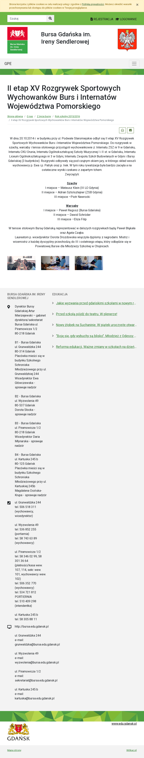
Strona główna (15, 116)
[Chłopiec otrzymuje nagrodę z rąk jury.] (89, 263)
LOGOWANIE (128, 19)
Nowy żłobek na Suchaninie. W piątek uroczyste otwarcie (96, 325)
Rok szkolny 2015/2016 (67, 116)
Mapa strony (14, 750)
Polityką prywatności (93, 4)
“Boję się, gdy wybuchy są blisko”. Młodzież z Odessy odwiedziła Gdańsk (96, 336)
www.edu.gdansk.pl (124, 723)
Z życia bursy (44, 116)
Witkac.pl (131, 750)
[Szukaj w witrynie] (50, 18)
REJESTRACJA (103, 19)
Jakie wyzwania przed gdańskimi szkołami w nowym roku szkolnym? (96, 303)
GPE (8, 63)
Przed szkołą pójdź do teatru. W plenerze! (86, 314)
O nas (30, 116)
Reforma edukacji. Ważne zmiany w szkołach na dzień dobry (96, 347)
